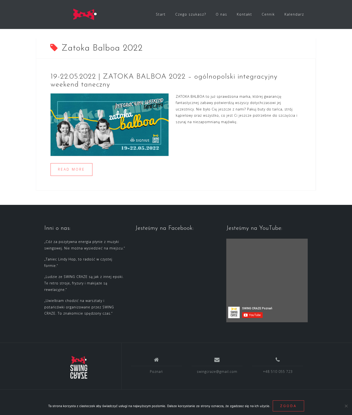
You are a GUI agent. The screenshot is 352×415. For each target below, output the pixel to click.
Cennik (268, 14)
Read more (71, 169)
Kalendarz (294, 14)
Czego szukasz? (190, 14)
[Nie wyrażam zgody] (346, 405)
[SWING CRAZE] (79, 368)
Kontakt (244, 14)
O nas (221, 14)
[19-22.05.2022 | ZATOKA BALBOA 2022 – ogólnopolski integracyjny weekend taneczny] (110, 124)
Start (161, 14)
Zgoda (288, 406)
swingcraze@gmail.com (217, 371)
